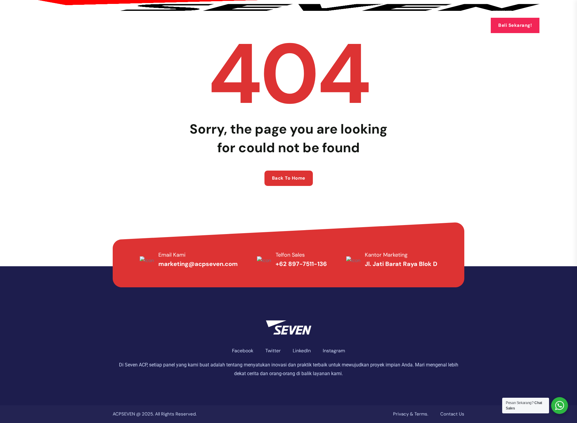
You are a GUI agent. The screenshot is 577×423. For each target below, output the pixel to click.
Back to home (288, 178)
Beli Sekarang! (515, 25)
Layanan (218, 25)
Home (139, 25)
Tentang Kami (177, 25)
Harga (308, 25)
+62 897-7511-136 (301, 264)
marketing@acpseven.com (198, 264)
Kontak (369, 25)
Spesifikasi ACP (265, 25)
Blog (340, 25)
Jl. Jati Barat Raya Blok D (401, 264)
